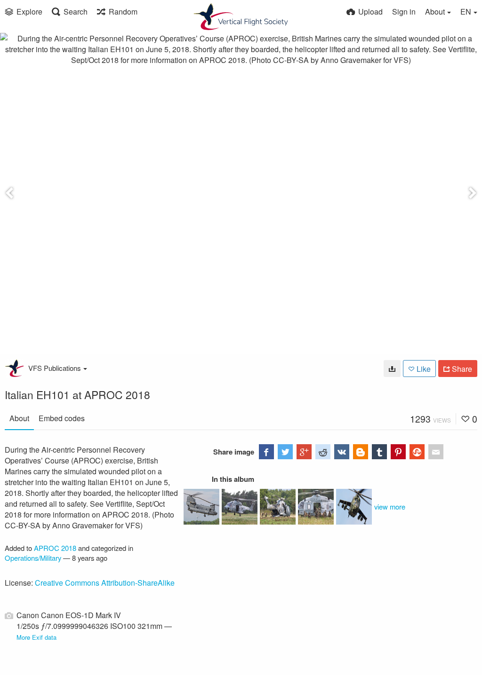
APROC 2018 (55, 548)
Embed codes (62, 418)
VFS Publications (54, 368)
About (19, 418)
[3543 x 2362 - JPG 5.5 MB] (392, 368)
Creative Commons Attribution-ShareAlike (105, 582)
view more (389, 506)
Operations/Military (33, 558)
